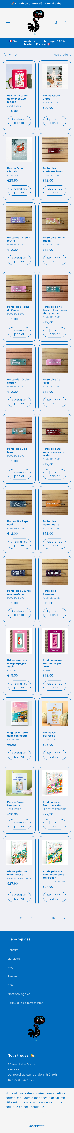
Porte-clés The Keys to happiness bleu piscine (55, 310)
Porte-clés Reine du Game (18, 308)
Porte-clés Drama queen (54, 239)
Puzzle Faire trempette (15, 803)
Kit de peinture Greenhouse (17, 873)
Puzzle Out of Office (51, 97)
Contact (13, 950)
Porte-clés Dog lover (17, 450)
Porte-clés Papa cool (17, 523)
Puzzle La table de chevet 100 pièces (17, 98)
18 (53, 918)
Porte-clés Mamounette (51, 523)
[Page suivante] (64, 918)
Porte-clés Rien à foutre (18, 239)
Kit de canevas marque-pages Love (52, 663)
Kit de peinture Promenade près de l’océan (53, 874)
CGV (11, 985)
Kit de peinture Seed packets (52, 803)
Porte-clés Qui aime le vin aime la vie (53, 452)
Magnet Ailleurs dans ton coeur (17, 734)
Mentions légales (19, 994)
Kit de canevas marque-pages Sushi (17, 663)
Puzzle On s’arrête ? (49, 734)
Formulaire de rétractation (25, 1003)
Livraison (14, 958)
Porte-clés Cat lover (52, 381)
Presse (12, 976)
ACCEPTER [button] (37, 1126)
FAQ (10, 967)
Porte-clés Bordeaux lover (53, 170)
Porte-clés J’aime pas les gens (19, 592)
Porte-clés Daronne (49, 592)
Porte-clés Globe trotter (18, 381)
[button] (8, 22)
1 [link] (10, 918)
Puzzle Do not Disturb (16, 170)
